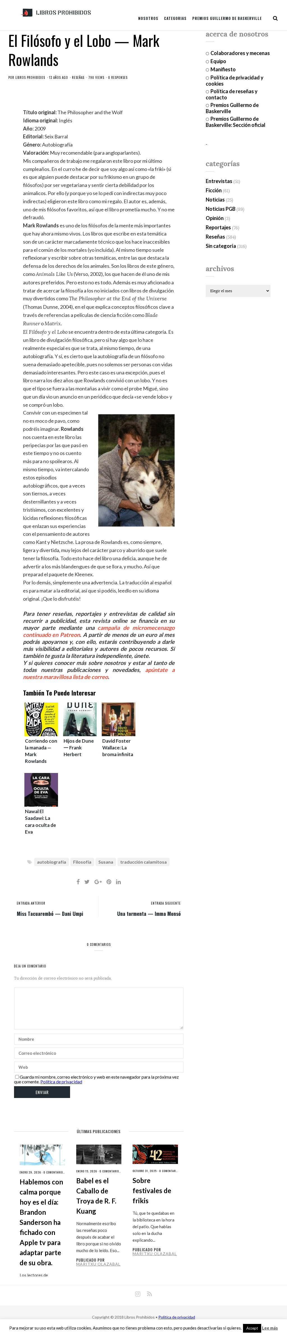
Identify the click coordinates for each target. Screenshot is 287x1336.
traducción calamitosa (143, 861)
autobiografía (51, 861)
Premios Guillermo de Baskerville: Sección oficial (235, 122)
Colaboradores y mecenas (240, 53)
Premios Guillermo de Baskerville (227, 18)
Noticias (215, 199)
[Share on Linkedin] (118, 881)
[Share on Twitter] (87, 881)
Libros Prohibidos (30, 77)
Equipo (218, 61)
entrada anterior (31, 903)
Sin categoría (221, 246)
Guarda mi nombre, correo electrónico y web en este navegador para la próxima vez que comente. (96, 1079)
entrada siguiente (166, 903)
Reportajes (218, 227)
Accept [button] (252, 1328)
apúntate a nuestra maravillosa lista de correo (99, 673)
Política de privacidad (61, 1081)
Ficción (214, 190)
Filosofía (82, 861)
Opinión (215, 218)
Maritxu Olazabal (98, 1264)
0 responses (118, 77)
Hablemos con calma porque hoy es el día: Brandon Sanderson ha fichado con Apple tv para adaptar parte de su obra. (41, 1222)
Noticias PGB (220, 209)
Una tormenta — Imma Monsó (149, 913)
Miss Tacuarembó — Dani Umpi (50, 913)
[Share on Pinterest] (109, 881)
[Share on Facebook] (78, 881)
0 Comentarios (53, 1172)
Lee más (270, 1328)
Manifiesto (223, 69)
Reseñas (78, 77)
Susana (105, 861)
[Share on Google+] (98, 881)
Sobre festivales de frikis (152, 1190)
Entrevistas (219, 181)
